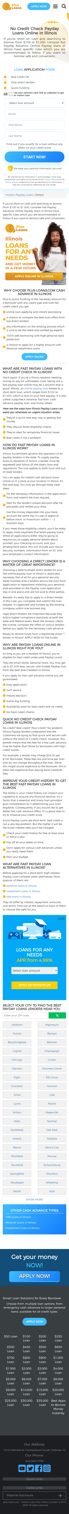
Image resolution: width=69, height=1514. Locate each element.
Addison (17, 1024)
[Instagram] (47, 1468)
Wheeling (52, 1182)
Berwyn (52, 1033)
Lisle (52, 1095)
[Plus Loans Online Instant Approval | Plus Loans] (13, 6)
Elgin (17, 1077)
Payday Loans (24, 195)
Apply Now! (34, 1276)
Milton (17, 1112)
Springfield (17, 1173)
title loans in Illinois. (18, 896)
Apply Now (34, 1321)
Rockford (17, 1165)
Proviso (51, 1156)
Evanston (17, 1086)
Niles (17, 1121)
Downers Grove (51, 1068)
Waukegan (17, 1182)
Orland (17, 1138)
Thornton (52, 1173)
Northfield (17, 1130)
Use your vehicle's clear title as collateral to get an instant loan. (39, 94)
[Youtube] (22, 1468)
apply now (39, 6)
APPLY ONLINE (34, 356)
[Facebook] (38, 1468)
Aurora (17, 1033)
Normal (52, 1121)
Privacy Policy (50, 179)
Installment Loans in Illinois (23, 1228)
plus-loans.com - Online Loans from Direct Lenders (30, 1502)
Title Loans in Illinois (18, 1217)
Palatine (52, 1138)
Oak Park (52, 1130)
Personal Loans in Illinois (21, 1222)
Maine (52, 1103)
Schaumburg (52, 1165)
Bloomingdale (17, 1042)
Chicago (17, 1059)
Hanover (52, 1086)
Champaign (52, 1051)
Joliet (17, 1095)
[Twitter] (30, 1468)
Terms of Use (11, 182)
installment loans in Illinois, (23, 891)
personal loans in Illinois (21, 885)
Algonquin (52, 1024)
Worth (17, 1191)
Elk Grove (52, 1077)
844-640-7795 (34, 1461)
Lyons (17, 1103)
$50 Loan (10, 1336)
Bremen (52, 1042)
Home (9, 195)
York (52, 1191)
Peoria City (52, 1147)
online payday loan (36, 388)
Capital (17, 1051)
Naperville (52, 1112)
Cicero (52, 1059)
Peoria (17, 1147)
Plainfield (17, 1156)
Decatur (17, 1068)
